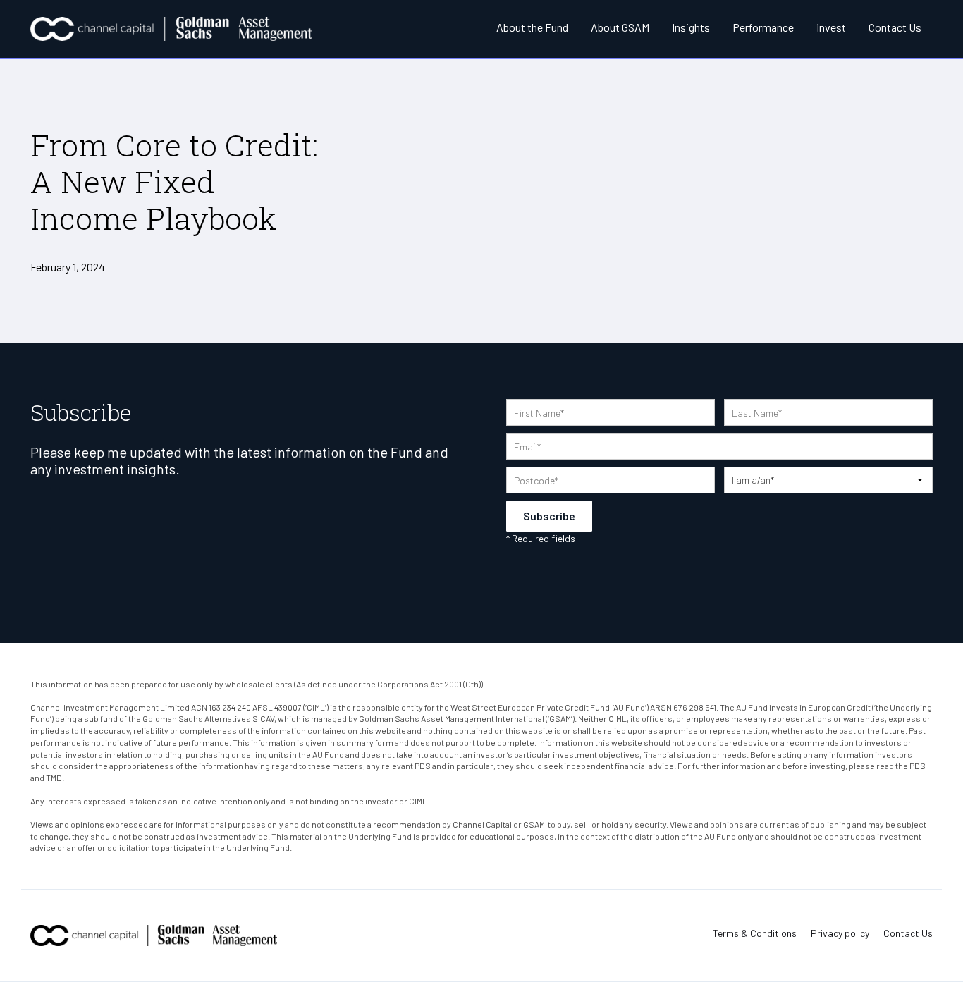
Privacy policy (840, 933)
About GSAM (620, 27)
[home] (171, 29)
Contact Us (895, 27)
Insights (691, 27)
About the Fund (532, 27)
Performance (763, 27)
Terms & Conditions (755, 933)
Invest (831, 27)
